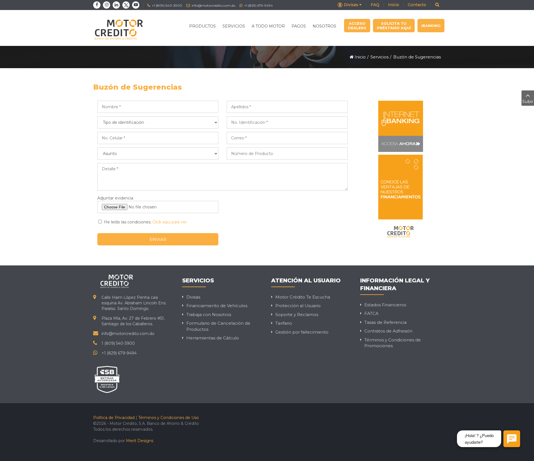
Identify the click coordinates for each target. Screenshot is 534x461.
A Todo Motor (268, 26)
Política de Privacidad (114, 417)
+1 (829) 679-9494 (258, 5)
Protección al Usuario (298, 305)
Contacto (417, 4)
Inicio (393, 4)
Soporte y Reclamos (296, 314)
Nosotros (324, 26)
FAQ (375, 4)
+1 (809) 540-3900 (166, 5)
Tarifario (283, 323)
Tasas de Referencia (385, 322)
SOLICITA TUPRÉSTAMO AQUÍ (394, 25)
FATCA (371, 313)
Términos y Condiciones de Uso (168, 417)
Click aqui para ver (169, 222)
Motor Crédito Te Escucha (302, 297)
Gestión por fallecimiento (301, 332)
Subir (527, 101)
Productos (202, 26)
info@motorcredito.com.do (213, 5)
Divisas (351, 4)
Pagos (298, 26)
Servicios (233, 26)
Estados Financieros (385, 304)
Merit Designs (139, 440)
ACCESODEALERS (357, 25)
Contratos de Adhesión (388, 331)
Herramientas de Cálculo (212, 338)
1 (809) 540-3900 (118, 343)
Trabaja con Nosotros (208, 314)
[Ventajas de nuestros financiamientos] (400, 198)
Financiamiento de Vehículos (216, 305)
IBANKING (431, 25)
